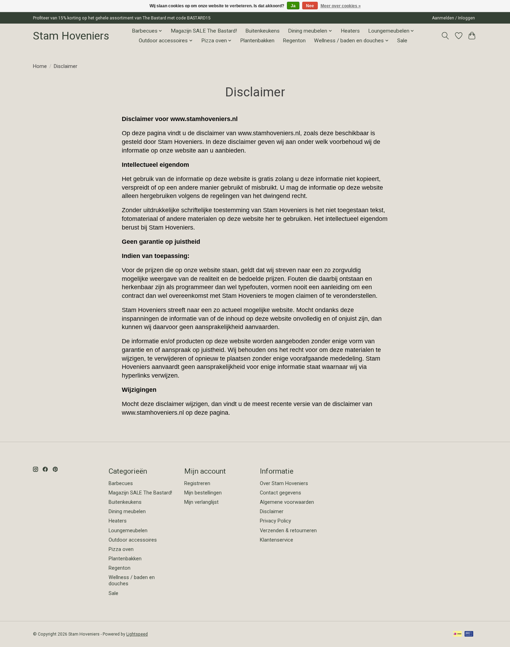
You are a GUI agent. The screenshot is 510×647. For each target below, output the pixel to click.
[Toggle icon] (445, 35)
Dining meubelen (127, 511)
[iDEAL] (457, 634)
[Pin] (469, 634)
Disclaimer (271, 511)
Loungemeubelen (128, 530)
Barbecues (121, 483)
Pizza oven (121, 549)
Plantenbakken (257, 40)
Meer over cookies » (341, 5)
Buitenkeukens (262, 31)
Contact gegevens (280, 493)
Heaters (350, 31)
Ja (293, 5)
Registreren (197, 483)
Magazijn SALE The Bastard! (204, 31)
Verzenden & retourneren (288, 530)
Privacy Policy (275, 521)
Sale (402, 40)
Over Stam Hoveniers (284, 483)
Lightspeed (137, 634)
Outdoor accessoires (133, 540)
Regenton (294, 40)
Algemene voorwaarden (287, 502)
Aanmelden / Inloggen (453, 18)
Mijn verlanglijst (201, 502)
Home (40, 66)
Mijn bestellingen (203, 493)
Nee (310, 5)
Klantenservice (276, 540)
